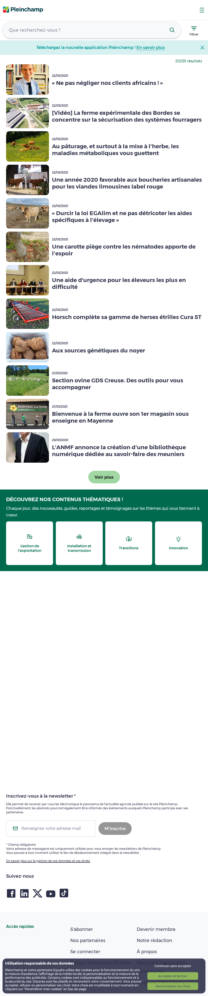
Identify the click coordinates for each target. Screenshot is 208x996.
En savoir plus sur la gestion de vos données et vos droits (48, 861)
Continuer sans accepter (172, 966)
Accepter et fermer (172, 976)
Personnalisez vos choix (172, 986)
